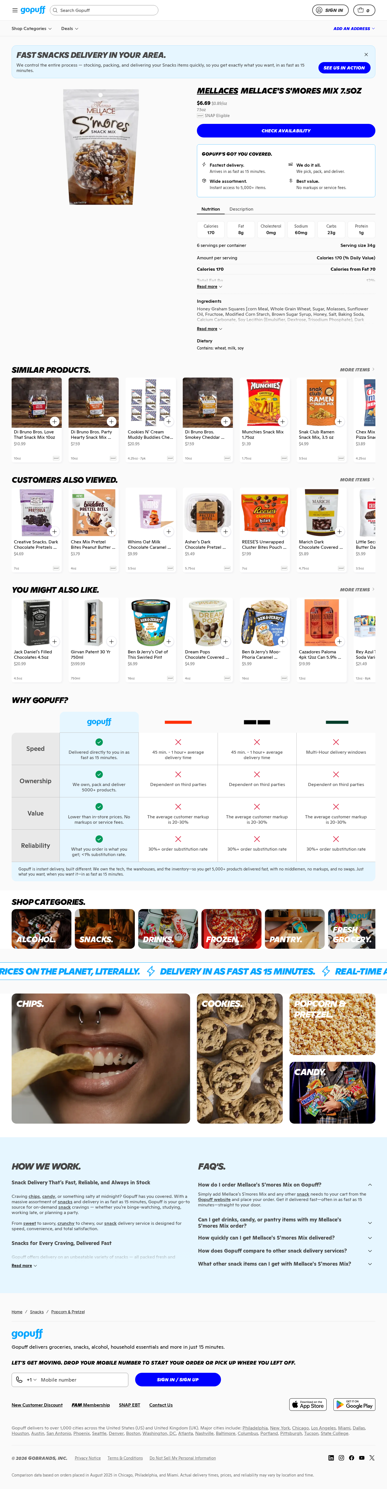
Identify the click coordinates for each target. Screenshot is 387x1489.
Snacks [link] (37, 1311)
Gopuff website (214, 1199)
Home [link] (17, 1311)
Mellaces (217, 91)
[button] (364, 10)
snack (303, 1194)
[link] (33, 10)
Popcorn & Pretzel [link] (68, 1311)
